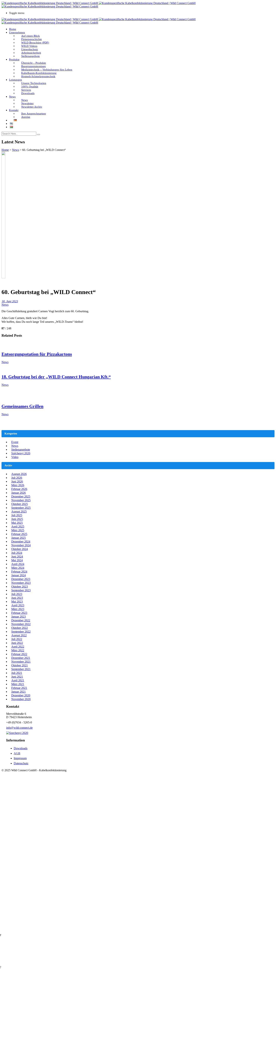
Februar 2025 (19, 534)
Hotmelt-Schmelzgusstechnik (38, 76)
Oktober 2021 (19, 665)
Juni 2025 (17, 519)
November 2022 (21, 624)
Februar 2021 (19, 687)
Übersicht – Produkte (33, 62)
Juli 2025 (16, 515)
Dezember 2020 (20, 695)
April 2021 (17, 680)
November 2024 (21, 545)
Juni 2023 (17, 597)
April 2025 (17, 526)
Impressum (20, 758)
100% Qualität (29, 86)
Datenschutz (21, 763)
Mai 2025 (17, 522)
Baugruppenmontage (33, 66)
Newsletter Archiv (31, 106)
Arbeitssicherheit (31, 52)
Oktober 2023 (19, 586)
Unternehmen (17, 32)
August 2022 (19, 635)
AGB (17, 753)
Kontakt (13, 110)
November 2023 (21, 582)
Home (12, 29)
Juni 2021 (17, 676)
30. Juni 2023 (10, 301)
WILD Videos (29, 45)
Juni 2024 (17, 556)
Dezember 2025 (20, 496)
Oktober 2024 (19, 549)
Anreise (25, 116)
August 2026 (19, 474)
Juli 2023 (16, 594)
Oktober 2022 (19, 627)
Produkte (14, 59)
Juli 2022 (16, 639)
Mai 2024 (17, 560)
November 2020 (21, 699)
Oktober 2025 (19, 504)
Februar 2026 (19, 489)
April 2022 (17, 646)
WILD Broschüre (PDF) (35, 42)
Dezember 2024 (20, 541)
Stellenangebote (30, 56)
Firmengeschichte (31, 39)
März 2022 (17, 650)
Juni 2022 (17, 642)
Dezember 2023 (20, 579)
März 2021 (17, 684)
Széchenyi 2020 (20, 453)
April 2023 (17, 605)
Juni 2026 (17, 481)
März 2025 (17, 530)
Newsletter (27, 103)
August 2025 (19, 511)
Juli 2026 (16, 477)
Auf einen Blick (30, 35)
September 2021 (21, 669)
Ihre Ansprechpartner (33, 113)
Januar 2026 (18, 492)
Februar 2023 (19, 612)
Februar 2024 (19, 571)
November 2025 (21, 500)
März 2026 (17, 485)
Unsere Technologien (33, 83)
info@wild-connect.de (19, 727)
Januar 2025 (18, 537)
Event (14, 442)
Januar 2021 (18, 691)
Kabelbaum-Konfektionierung (39, 72)
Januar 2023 (18, 616)
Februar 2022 (19, 654)
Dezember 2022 (20, 620)
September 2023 (21, 590)
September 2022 (21, 631)
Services (26, 89)
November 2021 (21, 661)
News (12, 96)
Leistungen (15, 79)
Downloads (28, 93)
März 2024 (17, 567)
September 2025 (21, 507)
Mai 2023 (17, 601)
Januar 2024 (18, 575)
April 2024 (17, 564)
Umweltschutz (29, 49)
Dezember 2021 (20, 657)
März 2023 (17, 609)
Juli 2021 (16, 672)
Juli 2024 (16, 552)
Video (14, 457)
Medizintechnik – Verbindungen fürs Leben (46, 69)
